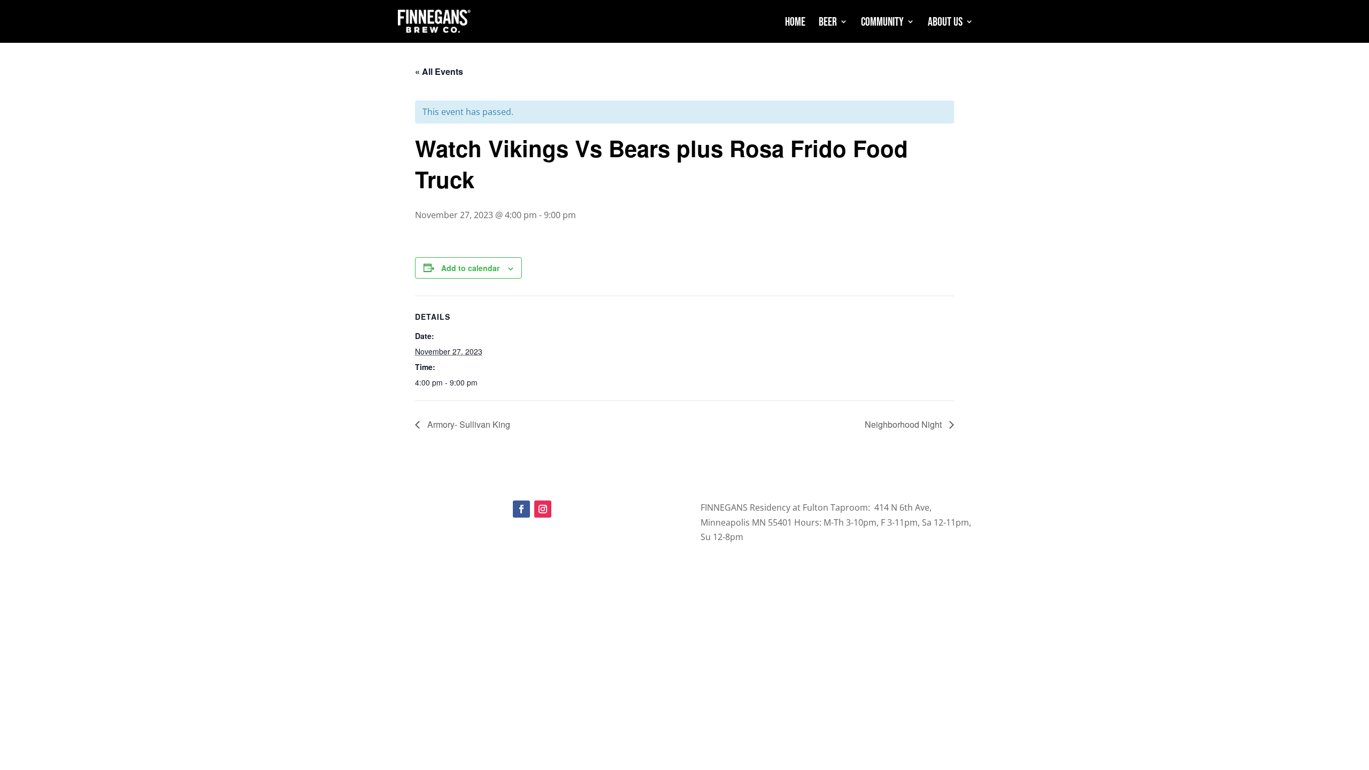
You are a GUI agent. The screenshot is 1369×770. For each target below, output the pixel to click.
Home (795, 23)
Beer (828, 23)
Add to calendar (470, 268)
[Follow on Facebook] (521, 509)
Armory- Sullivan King (467, 424)
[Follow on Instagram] (542, 509)
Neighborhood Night (904, 424)
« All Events (439, 71)
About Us (945, 23)
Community (882, 23)
